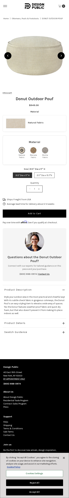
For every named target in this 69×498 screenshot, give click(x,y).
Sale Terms (8, 432)
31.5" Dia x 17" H (22, 175)
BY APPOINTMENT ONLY (14, 379)
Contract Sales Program (14, 403)
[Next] (61, 55)
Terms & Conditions (13, 428)
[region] (34, 56)
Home (6, 18)
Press (6, 407)
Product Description (18, 289)
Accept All (34, 492)
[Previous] (7, 55)
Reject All (34, 483)
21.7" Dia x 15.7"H (44, 175)
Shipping (7, 425)
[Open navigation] (5, 6)
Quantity (34, 183)
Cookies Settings (34, 473)
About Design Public (13, 397)
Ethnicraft (7, 93)
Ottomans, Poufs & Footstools (25, 18)
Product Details (14, 323)
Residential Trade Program (15, 400)
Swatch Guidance (15, 332)
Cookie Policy (13, 467)
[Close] (63, 457)
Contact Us (9, 435)
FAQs (5, 422)
